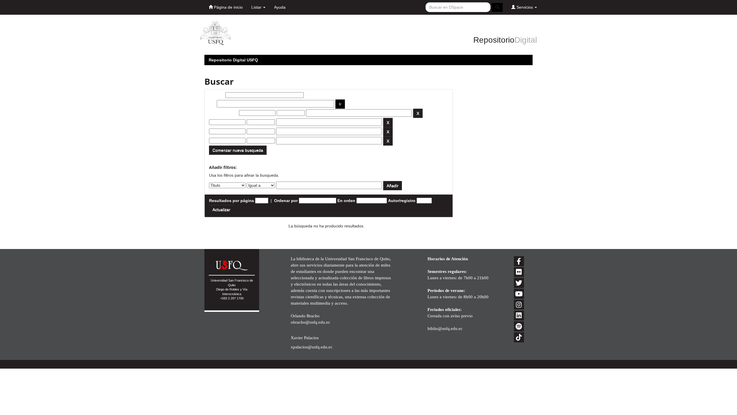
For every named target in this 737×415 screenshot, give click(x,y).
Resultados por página (231, 200)
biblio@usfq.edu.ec (445, 328)
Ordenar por (286, 200)
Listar (257, 7)
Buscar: (216, 95)
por (212, 103)
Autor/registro (401, 200)
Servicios (524, 7)
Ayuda (280, 7)
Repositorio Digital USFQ (233, 60)
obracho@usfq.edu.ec (310, 322)
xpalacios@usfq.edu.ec (312, 346)
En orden (346, 200)
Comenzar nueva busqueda (237, 150)
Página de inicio (228, 7)
